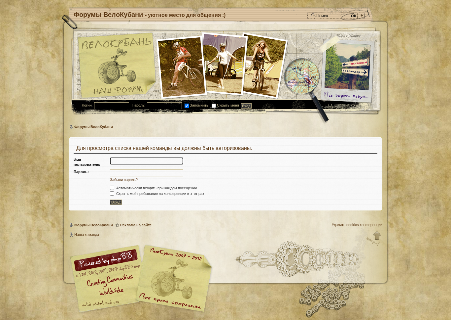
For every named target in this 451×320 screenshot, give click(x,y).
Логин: (87, 105)
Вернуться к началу (374, 239)
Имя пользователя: (87, 162)
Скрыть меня (227, 105)
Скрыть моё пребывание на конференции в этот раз (159, 194)
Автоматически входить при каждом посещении (156, 188)
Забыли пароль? (124, 180)
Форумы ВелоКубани (93, 127)
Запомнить (198, 105)
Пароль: (138, 105)
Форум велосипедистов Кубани (172, 279)
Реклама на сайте (136, 225)
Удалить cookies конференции (357, 225)
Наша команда (86, 235)
